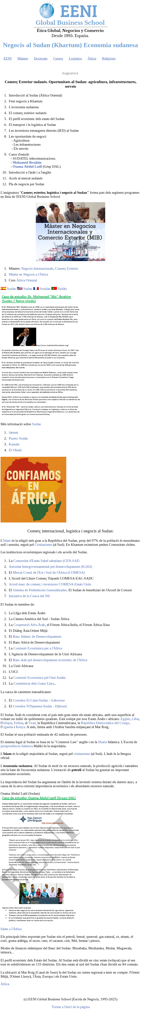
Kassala (14, 444)
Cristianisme (43, 544)
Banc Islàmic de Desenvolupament (37, 636)
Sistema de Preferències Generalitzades (40, 590)
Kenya (20, 727)
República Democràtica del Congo (105, 723)
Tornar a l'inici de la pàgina (71, 1007)
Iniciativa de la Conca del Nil (29, 596)
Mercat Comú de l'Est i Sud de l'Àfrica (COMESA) (49, 572)
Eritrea (18, 723)
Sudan (27, 289)
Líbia (135, 719)
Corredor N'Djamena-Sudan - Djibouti (40, 706)
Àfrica (92, 58)
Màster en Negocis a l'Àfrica (28, 274)
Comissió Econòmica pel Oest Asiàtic (39, 677)
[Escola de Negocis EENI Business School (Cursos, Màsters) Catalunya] (70, 38)
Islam (7, 540)
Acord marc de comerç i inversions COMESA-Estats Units (50, 584)
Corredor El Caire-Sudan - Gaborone (39, 700)
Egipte (125, 719)
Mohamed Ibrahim (27, 162)
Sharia (102, 742)
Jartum (13, 432)
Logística (75, 58)
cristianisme (82, 754)
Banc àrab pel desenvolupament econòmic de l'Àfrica (50, 660)
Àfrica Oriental (26, 280)
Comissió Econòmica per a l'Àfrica (37, 648)
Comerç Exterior (66, 268)
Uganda (7, 727)
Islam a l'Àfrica (11, 929)
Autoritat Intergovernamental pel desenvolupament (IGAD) (50, 567)
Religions (108, 58)
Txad (32, 723)
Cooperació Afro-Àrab (29, 625)
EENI (7, 58)
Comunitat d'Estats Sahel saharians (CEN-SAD (46, 561)
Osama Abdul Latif (27, 166)
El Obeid (15, 450)
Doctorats (40, 58)
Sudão (62, 289)
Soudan (45, 289)
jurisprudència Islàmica (17, 746)
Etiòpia (7, 723)
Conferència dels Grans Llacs (33, 683)
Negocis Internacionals (37, 268)
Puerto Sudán (18, 438)
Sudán (11, 289)
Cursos (58, 58)
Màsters (22, 58)
